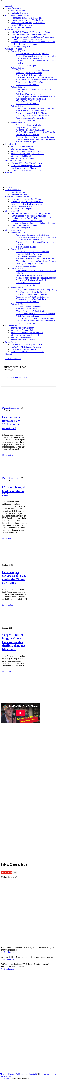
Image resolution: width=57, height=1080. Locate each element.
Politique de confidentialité (27, 1074)
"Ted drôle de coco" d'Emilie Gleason (26, 39)
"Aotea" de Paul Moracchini (28, 101)
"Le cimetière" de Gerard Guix (29, 75)
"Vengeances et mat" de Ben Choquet (26, 18)
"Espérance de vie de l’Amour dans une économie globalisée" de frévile (32, 71)
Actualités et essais (13, 8)
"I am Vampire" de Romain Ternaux (31, 111)
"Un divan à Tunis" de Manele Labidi (26, 168)
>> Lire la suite (7, 952)
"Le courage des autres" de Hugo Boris (32, 53)
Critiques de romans (13, 49)
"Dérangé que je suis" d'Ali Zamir (30, 130)
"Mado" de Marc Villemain (27, 134)
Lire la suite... (7, 455)
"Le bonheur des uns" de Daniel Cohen (27, 170)
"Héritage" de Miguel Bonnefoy (29, 82)
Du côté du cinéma (13, 161)
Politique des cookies (48, 1074)
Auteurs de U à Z (18, 123)
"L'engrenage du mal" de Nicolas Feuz (27, 20)
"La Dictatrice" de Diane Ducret (29, 58)
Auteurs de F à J (17, 68)
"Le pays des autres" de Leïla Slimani (31, 113)
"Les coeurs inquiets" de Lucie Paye (31, 118)
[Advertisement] (14, 904)
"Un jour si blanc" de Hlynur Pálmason (27, 163)
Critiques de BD (12, 30)
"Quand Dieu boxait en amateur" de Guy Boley (36, 56)
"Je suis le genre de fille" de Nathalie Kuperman (36, 96)
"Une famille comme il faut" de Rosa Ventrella (35, 132)
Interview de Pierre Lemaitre (22, 146)
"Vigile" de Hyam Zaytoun (27, 127)
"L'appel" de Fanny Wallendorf (29, 125)
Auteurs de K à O (18, 87)
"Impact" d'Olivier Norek (21, 25)
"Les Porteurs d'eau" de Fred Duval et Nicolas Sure (32, 37)
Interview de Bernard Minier (22, 149)
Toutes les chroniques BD (21, 46)
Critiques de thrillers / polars (17, 15)
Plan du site (6, 1076)
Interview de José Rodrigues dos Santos (27, 153)
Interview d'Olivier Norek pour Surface (27, 151)
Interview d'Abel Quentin (21, 156)
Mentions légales (7, 1074)
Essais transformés (18, 11)
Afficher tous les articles (17, 377)
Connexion (4, 1079)
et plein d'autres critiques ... (27, 65)
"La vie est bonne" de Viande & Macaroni (28, 34)
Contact (8, 173)
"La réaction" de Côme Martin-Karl (31, 99)
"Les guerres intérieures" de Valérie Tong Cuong (36, 108)
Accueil (8, 6)
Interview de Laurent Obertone (23, 158)
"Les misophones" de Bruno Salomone (32, 115)
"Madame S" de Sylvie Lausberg (29, 94)
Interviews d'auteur (13, 144)
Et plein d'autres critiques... (22, 27)
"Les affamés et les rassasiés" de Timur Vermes (35, 139)
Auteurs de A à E (18, 51)
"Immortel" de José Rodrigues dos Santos (28, 22)
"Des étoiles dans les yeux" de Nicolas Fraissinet (36, 80)
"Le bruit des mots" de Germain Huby (27, 44)
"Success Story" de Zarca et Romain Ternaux (35, 137)
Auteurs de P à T (18, 106)
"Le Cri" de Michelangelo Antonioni (26, 165)
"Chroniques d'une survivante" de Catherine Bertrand (33, 42)
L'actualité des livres (19, 13)
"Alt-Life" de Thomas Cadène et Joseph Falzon (30, 32)
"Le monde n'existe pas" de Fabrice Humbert (35, 77)
